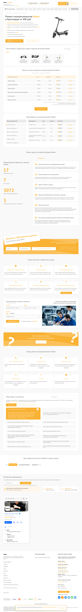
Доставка (39, 9)
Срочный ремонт (20, 9)
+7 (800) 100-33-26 (44, 3)
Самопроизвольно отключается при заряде (35, 136)
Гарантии (44, 9)
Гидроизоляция (11, 96)
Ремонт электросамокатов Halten (42, 557)
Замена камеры (11, 80)
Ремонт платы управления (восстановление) (18, 92)
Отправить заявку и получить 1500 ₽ (43, 248)
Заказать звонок (41, 342)
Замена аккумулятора (13, 84)
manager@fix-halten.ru (63, 572)
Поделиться (59, 597)
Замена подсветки (12, 99)
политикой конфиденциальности (21, 251)
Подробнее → (70, 124)
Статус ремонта (75, 8)
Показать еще (41, 158)
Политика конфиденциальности (41, 603)
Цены (26, 9)
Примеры (6, 566)
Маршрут (9, 522)
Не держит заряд (32, 124)
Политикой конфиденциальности (31, 485)
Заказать (70, 80)
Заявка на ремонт (58, 9)
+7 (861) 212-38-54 (33, 3)
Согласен (62, 608)
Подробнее (41, 367)
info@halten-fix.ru (62, 569)
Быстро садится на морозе (34, 140)
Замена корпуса (11, 88)
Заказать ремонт (12, 321)
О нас (30, 9)
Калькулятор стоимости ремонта (11, 584)
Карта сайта (6, 592)
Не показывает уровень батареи (35, 128)
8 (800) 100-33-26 (62, 565)
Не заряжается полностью (34, 131)
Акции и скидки (50, 9)
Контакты (65, 9)
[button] (7, 465)
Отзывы (34, 9)
